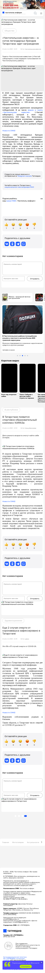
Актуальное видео (35, 842)
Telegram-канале (24, 176)
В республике (11, 409)
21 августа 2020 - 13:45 (9, 639)
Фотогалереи (18, 842)
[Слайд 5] (27, 355)
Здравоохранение (13, 620)
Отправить (34, 279)
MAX (14, 201)
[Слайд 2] (20, 355)
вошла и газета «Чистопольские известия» (22, 111)
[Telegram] (18, 244)
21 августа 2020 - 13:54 (9, 428)
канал (9, 201)
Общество (9, 30)
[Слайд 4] (25, 355)
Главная (5, 842)
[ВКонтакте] (7, 244)
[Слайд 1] (17, 355)
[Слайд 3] (22, 355)
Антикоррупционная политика (15, 957)
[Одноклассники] (12, 244)
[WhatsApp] (23, 244)
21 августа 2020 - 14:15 (9, 49)
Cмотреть (25, 966)
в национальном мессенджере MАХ (19, 186)
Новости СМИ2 (8, 131)
